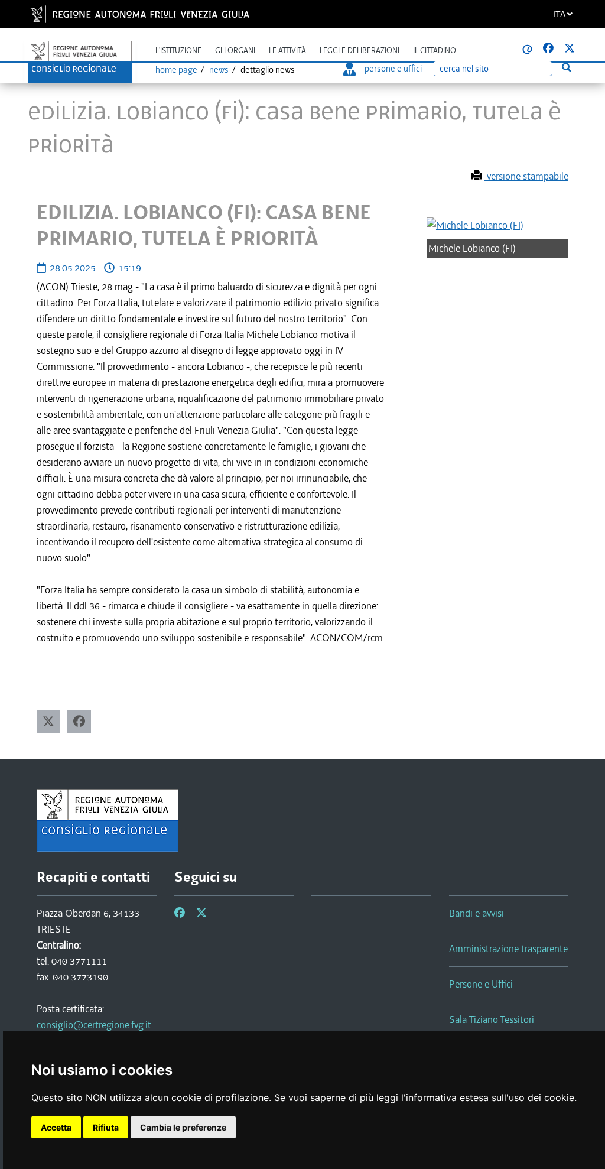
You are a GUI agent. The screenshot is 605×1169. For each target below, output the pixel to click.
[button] (48, 721)
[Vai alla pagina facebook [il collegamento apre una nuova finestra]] (548, 48)
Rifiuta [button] (106, 1127)
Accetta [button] (56, 1127)
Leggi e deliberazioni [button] (359, 51)
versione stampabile (526, 176)
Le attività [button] (287, 51)
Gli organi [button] (235, 51)
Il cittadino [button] (434, 51)
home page (176, 70)
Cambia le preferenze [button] (183, 1127)
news (219, 70)
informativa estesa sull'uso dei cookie (490, 1097)
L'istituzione (178, 51)
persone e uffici (393, 68)
